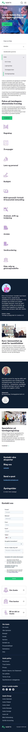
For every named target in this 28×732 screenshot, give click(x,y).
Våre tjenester (6, 630)
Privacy (4, 667)
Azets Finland (6, 702)
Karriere (4, 639)
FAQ (3, 652)
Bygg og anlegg (8, 41)
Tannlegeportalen (9, 70)
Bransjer (4, 633)
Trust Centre (6, 664)
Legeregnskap (8, 66)
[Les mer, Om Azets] (23, 590)
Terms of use (6, 677)
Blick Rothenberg (7, 717)
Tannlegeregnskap (9, 74)
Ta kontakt (7, 24)
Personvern (5, 661)
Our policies (6, 674)
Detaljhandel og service (10, 52)
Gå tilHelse (8, 62)
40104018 (6, 468)
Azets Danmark (7, 699)
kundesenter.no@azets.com (11, 480)
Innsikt (4, 636)
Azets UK (5, 714)
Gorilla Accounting (8, 720)
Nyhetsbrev (6, 649)
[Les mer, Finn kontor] (23, 601)
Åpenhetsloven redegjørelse (11, 680)
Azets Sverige (6, 711)
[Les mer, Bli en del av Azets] (23, 612)
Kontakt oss (6, 643)
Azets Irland (6, 705)
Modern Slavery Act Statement (11, 670)
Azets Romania (6, 708)
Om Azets (5, 627)
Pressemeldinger (7, 646)
